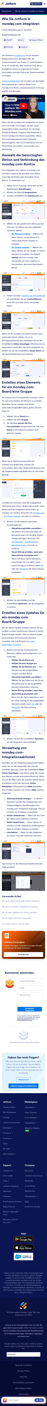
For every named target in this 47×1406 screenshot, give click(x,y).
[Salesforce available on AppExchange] (23, 1256)
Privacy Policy (23, 1371)
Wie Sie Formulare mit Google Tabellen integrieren (21, 901)
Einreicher (23, 569)
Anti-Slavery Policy (23, 1388)
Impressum (23, 1394)
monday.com (19, 55)
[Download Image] (41, 215)
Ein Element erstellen (21, 234)
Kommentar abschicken (29, 1009)
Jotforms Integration (11, 81)
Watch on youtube (10, 115)
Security (23, 1376)
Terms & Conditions (23, 1365)
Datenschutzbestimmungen (26, 1019)
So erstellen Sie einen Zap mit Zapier (16, 924)
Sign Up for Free (36, 4)
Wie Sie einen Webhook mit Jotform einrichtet (19, 912)
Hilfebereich (23, 1079)
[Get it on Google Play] (23, 1239)
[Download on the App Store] (23, 1247)
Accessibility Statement (23, 1382)
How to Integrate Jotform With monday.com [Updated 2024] (26, 98)
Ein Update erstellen (21, 247)
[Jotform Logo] (8, 4)
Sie (41, 565)
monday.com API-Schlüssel (33, 295)
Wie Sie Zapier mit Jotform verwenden (16, 918)
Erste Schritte (23, 954)
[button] (4, 1400)
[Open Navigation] (45, 4)
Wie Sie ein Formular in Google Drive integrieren (20, 907)
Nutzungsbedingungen (24, 1020)
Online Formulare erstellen (34, 1328)
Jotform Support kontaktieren (23, 1086)
